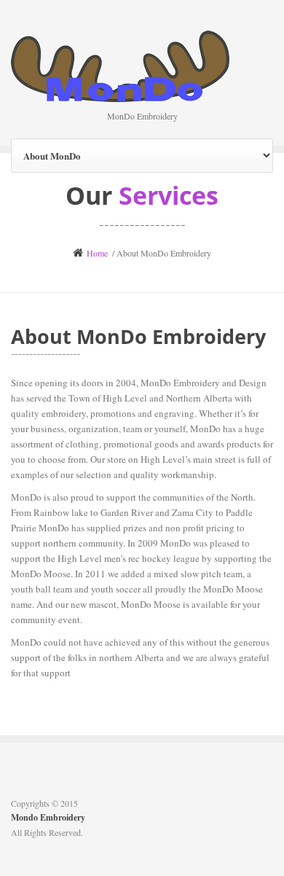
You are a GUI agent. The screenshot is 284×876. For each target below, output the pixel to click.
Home (97, 253)
